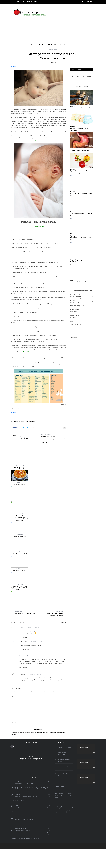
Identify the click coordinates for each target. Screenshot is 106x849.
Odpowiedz (24, 637)
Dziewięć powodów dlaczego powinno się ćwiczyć (77, 301)
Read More (44, 442)
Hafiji (62, 358)
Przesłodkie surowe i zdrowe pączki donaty (24, 807)
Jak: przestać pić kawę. (19, 484)
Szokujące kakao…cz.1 (48, 436)
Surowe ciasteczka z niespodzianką (74, 310)
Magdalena (53, 62)
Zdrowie (49, 49)
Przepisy (72, 169)
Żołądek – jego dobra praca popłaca (80, 150)
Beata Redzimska (24, 656)
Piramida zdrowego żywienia (19, 500)
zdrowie (34, 421)
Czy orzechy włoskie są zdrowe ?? (80, 108)
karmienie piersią (23, 421)
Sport (71, 212)
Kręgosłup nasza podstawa (19, 570)
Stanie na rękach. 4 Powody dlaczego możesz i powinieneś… (76, 315)
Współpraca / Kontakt (32, 1)
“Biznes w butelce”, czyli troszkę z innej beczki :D (76, 325)
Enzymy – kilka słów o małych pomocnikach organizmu (54, 614)
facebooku (63, 109)
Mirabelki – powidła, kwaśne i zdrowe (81, 193)
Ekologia (72, 126)
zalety (30, 421)
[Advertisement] (53, 31)
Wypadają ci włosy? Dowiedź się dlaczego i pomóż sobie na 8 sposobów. (19, 587)
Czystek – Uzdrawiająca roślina (75, 320)
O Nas (12, 1)
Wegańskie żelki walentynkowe (31, 759)
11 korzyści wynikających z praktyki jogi (26, 612)
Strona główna (20, 1)
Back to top (90, 845)
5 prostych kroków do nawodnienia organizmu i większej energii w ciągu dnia (81, 237)
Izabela (21, 627)
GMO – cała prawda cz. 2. (19, 605)
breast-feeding (14, 421)
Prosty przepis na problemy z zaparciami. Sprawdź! (77, 305)
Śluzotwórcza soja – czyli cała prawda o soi (25, 783)
